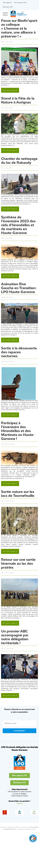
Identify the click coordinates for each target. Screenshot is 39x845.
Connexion (24, 822)
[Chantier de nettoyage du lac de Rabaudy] (19, 182)
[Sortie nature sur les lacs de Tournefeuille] (19, 517)
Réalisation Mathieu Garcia (27, 824)
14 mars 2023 (9, 569)
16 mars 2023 (9, 497)
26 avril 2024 (8, 295)
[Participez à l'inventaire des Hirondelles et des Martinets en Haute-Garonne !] (19, 453)
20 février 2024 (9, 441)
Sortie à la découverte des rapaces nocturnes (19, 349)
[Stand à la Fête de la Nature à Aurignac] (19, 122)
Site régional (7, 2)
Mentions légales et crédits (10, 822)
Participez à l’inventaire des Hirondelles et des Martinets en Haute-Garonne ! (18, 428)
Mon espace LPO (20, 2)
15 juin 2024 (8, 107)
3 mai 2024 (8, 167)
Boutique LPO (8, 7)
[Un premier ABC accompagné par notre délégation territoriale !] (19, 661)
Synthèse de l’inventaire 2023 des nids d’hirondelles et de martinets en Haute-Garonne (18, 223)
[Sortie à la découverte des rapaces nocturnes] (19, 380)
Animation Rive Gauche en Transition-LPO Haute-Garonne (19, 286)
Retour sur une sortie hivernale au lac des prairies (18, 559)
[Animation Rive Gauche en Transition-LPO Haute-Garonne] (19, 310)
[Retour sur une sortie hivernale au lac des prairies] (19, 588)
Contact (19, 798)
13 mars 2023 (9, 644)
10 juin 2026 (8, 41)
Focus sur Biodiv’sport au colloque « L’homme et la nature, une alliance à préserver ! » (19, 28)
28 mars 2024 (9, 359)
